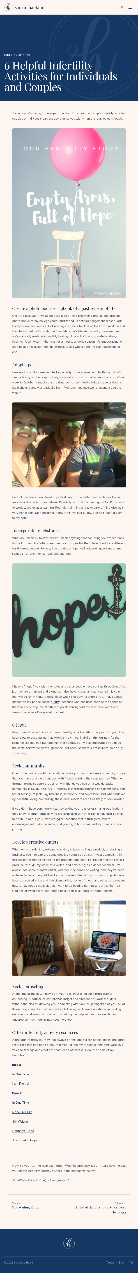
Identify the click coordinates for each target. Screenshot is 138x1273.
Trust (55, 702)
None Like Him (22, 1112)
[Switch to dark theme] (123, 7)
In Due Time (20, 1074)
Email (122, 1262)
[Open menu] (130, 7)
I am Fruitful (20, 1083)
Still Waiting (20, 1121)
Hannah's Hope (23, 1131)
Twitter (110, 1262)
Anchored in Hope (25, 1140)
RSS (131, 1262)
